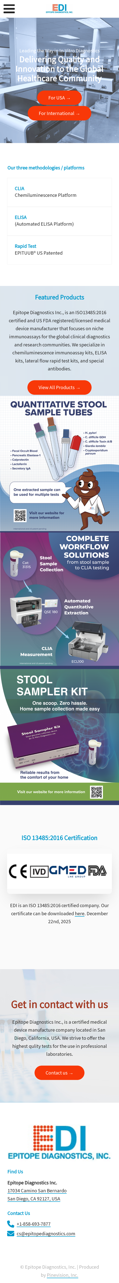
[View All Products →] (59, 393)
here (79, 913)
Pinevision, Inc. (62, 1275)
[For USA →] (59, 103)
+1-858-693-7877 (34, 1224)
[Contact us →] (59, 1078)
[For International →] (59, 119)
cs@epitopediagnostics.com (46, 1233)
